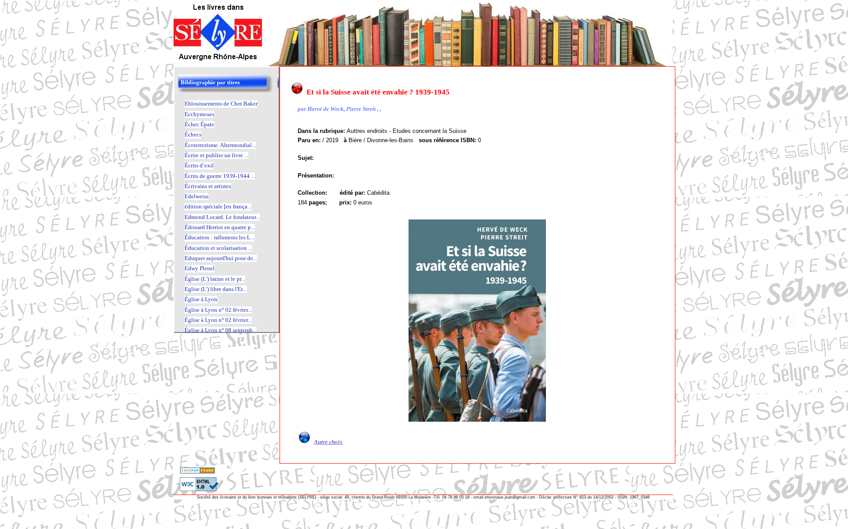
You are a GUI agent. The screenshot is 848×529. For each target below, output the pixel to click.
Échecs (193, 134)
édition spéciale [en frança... (218, 206)
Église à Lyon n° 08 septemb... (221, 330)
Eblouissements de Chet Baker (221, 103)
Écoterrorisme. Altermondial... (220, 145)
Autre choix (328, 441)
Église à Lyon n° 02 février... (218, 309)
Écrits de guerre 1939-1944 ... (220, 176)
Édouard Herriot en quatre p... (220, 227)
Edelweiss (196, 196)
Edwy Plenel (200, 268)
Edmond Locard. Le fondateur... (222, 217)
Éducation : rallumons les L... (219, 237)
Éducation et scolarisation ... (218, 248)
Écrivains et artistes (208, 186)
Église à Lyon (201, 299)
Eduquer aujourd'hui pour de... (221, 258)
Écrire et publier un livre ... (216, 155)
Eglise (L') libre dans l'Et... (216, 289)
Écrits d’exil (199, 165)
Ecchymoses (199, 114)
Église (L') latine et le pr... (215, 279)
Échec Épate (199, 124)
